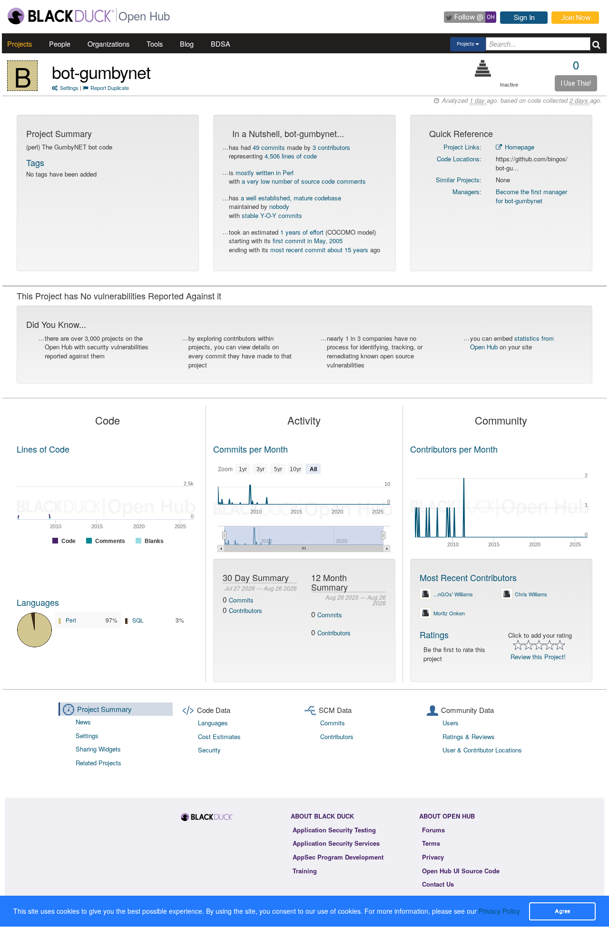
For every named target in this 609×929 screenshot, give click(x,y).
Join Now (575, 17)
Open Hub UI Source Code (461, 870)
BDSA (220, 44)
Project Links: (462, 146)
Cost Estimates (219, 736)
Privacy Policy (499, 911)
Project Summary (104, 709)
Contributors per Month (454, 449)
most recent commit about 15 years (319, 249)
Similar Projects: (458, 179)
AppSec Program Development (338, 856)
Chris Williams (531, 594)
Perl (71, 620)
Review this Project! (538, 656)
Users (450, 722)
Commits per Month (250, 449)
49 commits (269, 147)
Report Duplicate (109, 87)
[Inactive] (483, 68)
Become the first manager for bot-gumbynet (531, 196)
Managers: (466, 191)
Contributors (245, 610)
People (59, 44)
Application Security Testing (334, 829)
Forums (433, 829)
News (83, 721)
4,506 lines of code (291, 155)
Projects (19, 44)
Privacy (433, 856)
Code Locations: (459, 158)
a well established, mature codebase (291, 197)
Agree (562, 911)
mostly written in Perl (265, 172)
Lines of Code (43, 449)
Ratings (434, 634)
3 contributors (331, 147)
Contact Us (438, 884)
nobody (279, 206)
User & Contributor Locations (482, 749)
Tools (155, 44)
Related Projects (98, 762)
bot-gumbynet (101, 71)
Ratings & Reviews (468, 736)
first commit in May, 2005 (308, 240)
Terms (431, 843)
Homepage (518, 146)
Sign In (524, 17)
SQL (138, 620)
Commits (241, 599)
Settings (69, 87)
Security (209, 749)
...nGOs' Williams (453, 594)
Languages (38, 602)
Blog (187, 44)
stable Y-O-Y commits (272, 215)
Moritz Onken (449, 613)
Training (305, 870)
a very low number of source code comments (304, 181)
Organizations (108, 44)
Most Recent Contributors (468, 577)
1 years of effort (302, 232)
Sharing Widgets (98, 748)
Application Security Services (336, 843)
